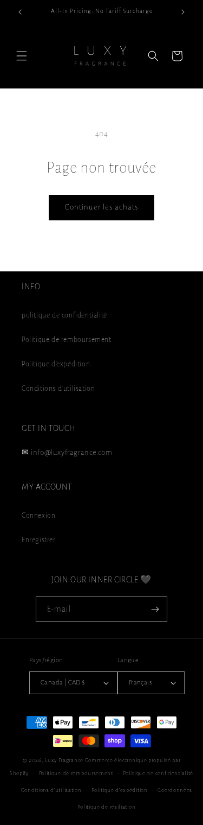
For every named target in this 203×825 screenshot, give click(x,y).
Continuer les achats (101, 207)
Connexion (38, 515)
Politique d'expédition (56, 364)
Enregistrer (39, 540)
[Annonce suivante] (183, 12)
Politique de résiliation (106, 807)
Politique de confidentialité (158, 773)
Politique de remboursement (67, 340)
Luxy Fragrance (64, 760)
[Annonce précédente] (20, 12)
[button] (22, 56)
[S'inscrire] (155, 609)
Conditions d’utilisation (51, 790)
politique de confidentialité (64, 315)
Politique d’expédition (119, 790)
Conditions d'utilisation (58, 388)
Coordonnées (175, 790)
